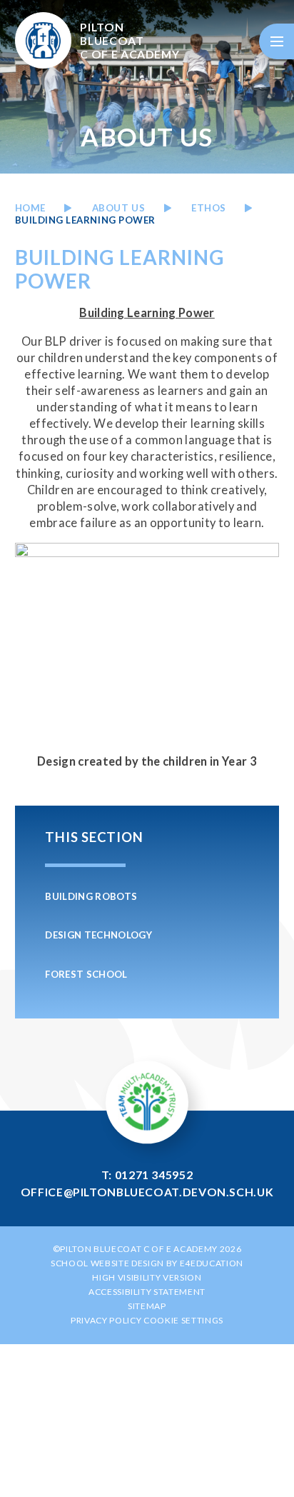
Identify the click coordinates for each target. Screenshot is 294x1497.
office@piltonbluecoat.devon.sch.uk (147, 1191)
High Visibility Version (146, 1277)
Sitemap (147, 1306)
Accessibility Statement (147, 1291)
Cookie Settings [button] (183, 1320)
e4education (211, 1263)
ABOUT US (118, 208)
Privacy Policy (106, 1320)
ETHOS (208, 208)
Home (30, 208)
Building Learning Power (85, 220)
